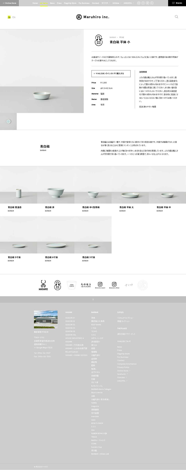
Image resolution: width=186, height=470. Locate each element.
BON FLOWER (97, 423)
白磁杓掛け (95, 355)
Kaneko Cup (96, 447)
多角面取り (95, 342)
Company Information (127, 364)
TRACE (94, 437)
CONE (93, 444)
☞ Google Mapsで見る (43, 348)
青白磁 (121, 37)
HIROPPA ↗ (122, 381)
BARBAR (113, 37)
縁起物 (94, 362)
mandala (95, 416)
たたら (93, 335)
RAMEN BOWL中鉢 (99, 433)
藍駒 (93, 365)
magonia (95, 406)
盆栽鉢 (94, 359)
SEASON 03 (70, 325)
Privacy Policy (123, 367)
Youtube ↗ (122, 377)
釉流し (93, 369)
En (13, 17)
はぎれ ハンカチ (97, 338)
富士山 (94, 345)
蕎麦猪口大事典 (97, 321)
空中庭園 (95, 413)
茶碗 (93, 318)
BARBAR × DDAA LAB (100, 454)
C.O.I (93, 427)
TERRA (94, 403)
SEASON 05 (70, 331)
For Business (122, 357)
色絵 (93, 379)
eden (93, 420)
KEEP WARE (96, 325)
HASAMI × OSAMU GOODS (76, 355)
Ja (9, 17)
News (119, 347)
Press (119, 350)
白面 (93, 396)
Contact (120, 360)
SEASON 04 (70, 328)
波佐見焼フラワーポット (126, 334)
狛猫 (93, 348)
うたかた (94, 331)
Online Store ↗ (123, 371)
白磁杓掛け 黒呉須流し (100, 399)
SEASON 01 (70, 318)
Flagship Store (123, 354)
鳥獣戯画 (95, 409)
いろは (93, 328)
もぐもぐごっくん (97, 386)
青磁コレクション (123, 321)
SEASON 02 (70, 321)
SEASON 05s (70, 335)
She (92, 430)
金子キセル (95, 372)
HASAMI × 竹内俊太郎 (74, 345)
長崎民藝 (95, 376)
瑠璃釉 (94, 352)
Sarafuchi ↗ (122, 374)
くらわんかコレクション (125, 318)
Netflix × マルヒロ (98, 440)
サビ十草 (94, 382)
